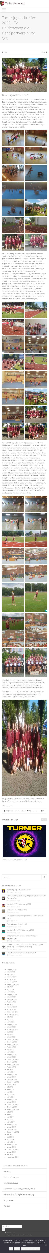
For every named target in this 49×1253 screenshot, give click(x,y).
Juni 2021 (10, 1032)
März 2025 (10, 974)
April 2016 (10, 1139)
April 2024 (10, 989)
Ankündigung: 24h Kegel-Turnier (15, 859)
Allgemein (32, 811)
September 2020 (13, 1044)
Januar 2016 (11, 1147)
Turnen (38, 811)
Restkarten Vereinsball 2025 (17, 924)
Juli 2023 (10, 1004)
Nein (17, 1249)
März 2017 (10, 1122)
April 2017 (10, 1119)
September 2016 (13, 1132)
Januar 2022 (11, 1027)
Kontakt (7, 1206)
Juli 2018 (10, 1087)
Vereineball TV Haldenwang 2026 (19, 904)
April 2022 (10, 1019)
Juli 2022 (10, 1017)
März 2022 (10, 1022)
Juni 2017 (10, 1114)
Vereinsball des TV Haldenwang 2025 (20, 930)
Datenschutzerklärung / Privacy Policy (19, 1188)
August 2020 (11, 1047)
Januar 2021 (11, 1037)
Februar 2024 (12, 994)
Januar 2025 (11, 979)
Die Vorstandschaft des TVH (16, 1165)
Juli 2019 (10, 1069)
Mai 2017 (10, 1117)
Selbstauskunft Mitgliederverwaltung (19, 1194)
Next (44, 52)
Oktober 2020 (12, 1042)
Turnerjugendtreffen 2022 (15, 95)
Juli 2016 (10, 1134)
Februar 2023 (12, 1007)
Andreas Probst (21, 811)
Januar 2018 (11, 1102)
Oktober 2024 (12, 982)
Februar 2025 (12, 977)
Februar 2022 (12, 1024)
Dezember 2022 (12, 1012)
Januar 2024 (11, 997)
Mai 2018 (10, 1092)
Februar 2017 (12, 1124)
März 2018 (10, 1097)
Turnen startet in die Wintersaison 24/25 (21, 952)
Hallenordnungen (11, 1177)
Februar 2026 (12, 969)
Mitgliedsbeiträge (11, 1183)
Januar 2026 (11, 972)
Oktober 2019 (12, 1062)
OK (11, 1249)
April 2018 (10, 1094)
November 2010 (12, 1157)
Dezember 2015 (12, 1149)
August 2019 (11, 1067)
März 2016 (10, 1142)
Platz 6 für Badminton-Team (17, 910)
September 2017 (13, 1109)
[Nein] (46, 1245)
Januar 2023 (11, 1009)
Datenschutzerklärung (30, 1249)
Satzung (7, 1171)
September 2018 (13, 1082)
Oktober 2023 (12, 999)
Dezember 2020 (12, 1039)
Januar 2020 (11, 1057)
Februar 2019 (12, 1074)
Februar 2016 (12, 1144)
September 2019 (13, 1064)
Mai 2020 (10, 1049)
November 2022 (12, 1014)
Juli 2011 (10, 1154)
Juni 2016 (10, 1137)
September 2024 (13, 984)
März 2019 (10, 1072)
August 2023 (11, 1002)
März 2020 (10, 1052)
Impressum (8, 1200)
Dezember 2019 (12, 1059)
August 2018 (11, 1084)
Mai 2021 (10, 1034)
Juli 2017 (10, 1112)
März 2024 (10, 992)
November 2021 (12, 1029)
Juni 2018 (10, 1089)
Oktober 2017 (12, 1107)
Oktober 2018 (12, 1079)
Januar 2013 (11, 1152)
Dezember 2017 (12, 1104)
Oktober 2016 (12, 1129)
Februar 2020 (12, 1054)
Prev (5, 52)
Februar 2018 (12, 1099)
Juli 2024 (10, 987)
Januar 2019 (11, 1077)
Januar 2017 (11, 1127)
